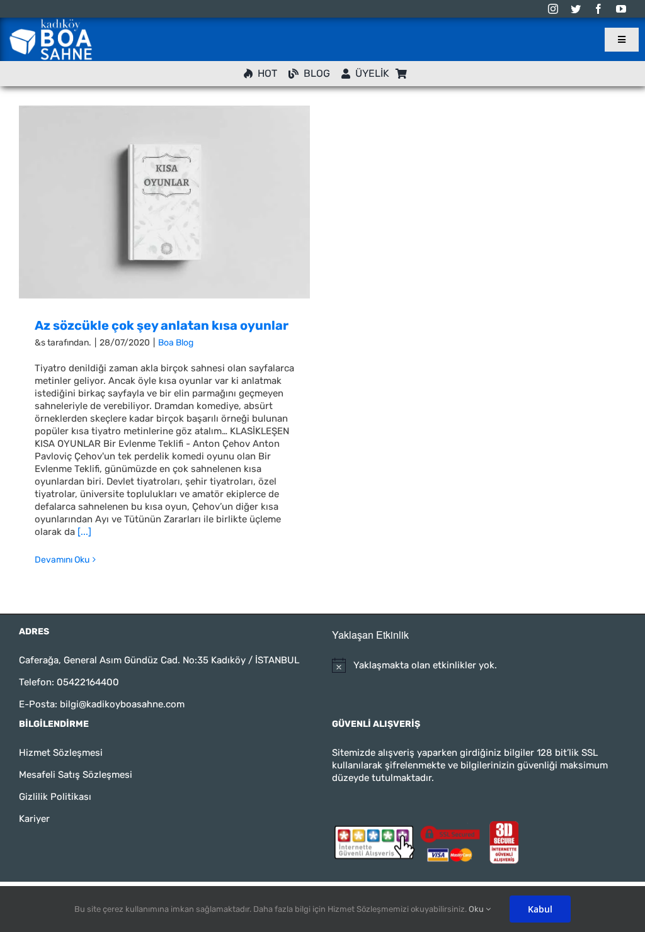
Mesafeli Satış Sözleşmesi (75, 774)
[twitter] (576, 9)
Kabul (540, 909)
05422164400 (88, 682)
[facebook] (598, 9)
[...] (84, 531)
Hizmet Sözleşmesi (61, 752)
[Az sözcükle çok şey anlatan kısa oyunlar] (164, 202)
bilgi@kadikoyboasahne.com (122, 704)
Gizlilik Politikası (55, 796)
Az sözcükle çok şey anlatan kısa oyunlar (161, 325)
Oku (477, 909)
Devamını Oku (62, 559)
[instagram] (553, 9)
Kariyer (34, 818)
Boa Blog (175, 342)
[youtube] (621, 9)
